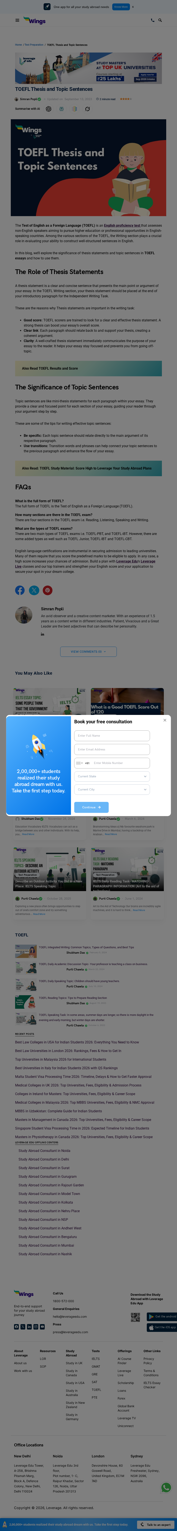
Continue (90, 807)
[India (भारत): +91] (79, 763)
